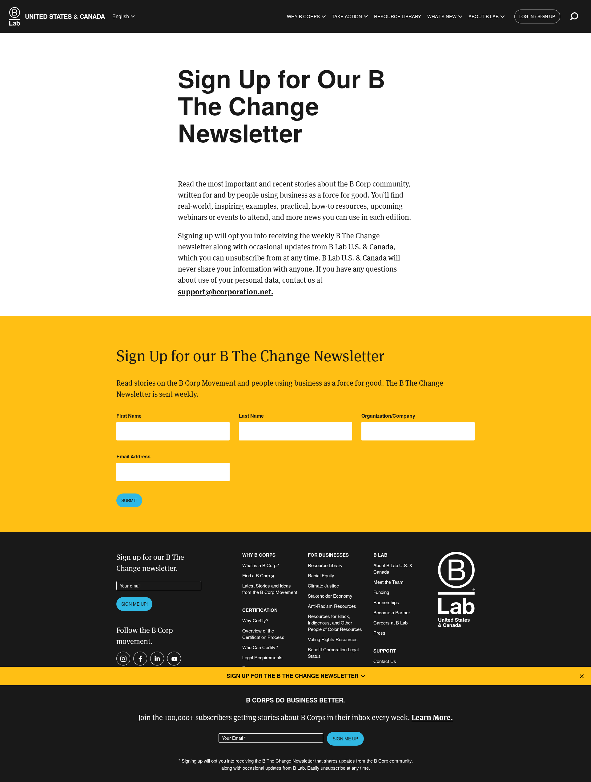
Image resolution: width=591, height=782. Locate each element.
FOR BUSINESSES (328, 555)
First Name (129, 415)
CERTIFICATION (260, 610)
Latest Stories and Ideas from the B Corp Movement (269, 588)
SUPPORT (384, 651)
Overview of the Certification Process (263, 633)
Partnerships (386, 602)
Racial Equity (321, 575)
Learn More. (432, 716)
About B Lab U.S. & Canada (392, 568)
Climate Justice (323, 585)
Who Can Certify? (260, 647)
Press (379, 632)
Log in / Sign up (537, 16)
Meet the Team (388, 582)
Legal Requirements (262, 657)
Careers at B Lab (390, 622)
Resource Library (397, 16)
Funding (381, 592)
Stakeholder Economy (330, 595)
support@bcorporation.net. (225, 291)
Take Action (347, 16)
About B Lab (483, 16)
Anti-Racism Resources (332, 606)
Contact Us (384, 661)
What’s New (441, 16)
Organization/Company (388, 415)
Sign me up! (134, 604)
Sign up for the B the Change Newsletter (293, 676)
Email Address (133, 456)
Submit (129, 500)
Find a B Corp (256, 575)
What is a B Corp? (260, 565)
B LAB (380, 555)
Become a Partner (391, 612)
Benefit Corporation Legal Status (333, 652)
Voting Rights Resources (333, 639)
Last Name (251, 415)
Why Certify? (255, 620)
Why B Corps (303, 16)
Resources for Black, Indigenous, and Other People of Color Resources (335, 622)
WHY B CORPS (258, 555)
